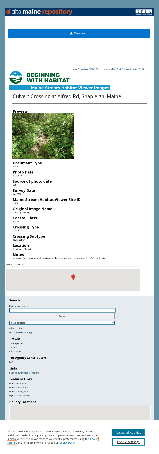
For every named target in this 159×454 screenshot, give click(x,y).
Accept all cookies (128, 432)
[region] (79, 437)
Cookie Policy (67, 442)
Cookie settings (128, 442)
